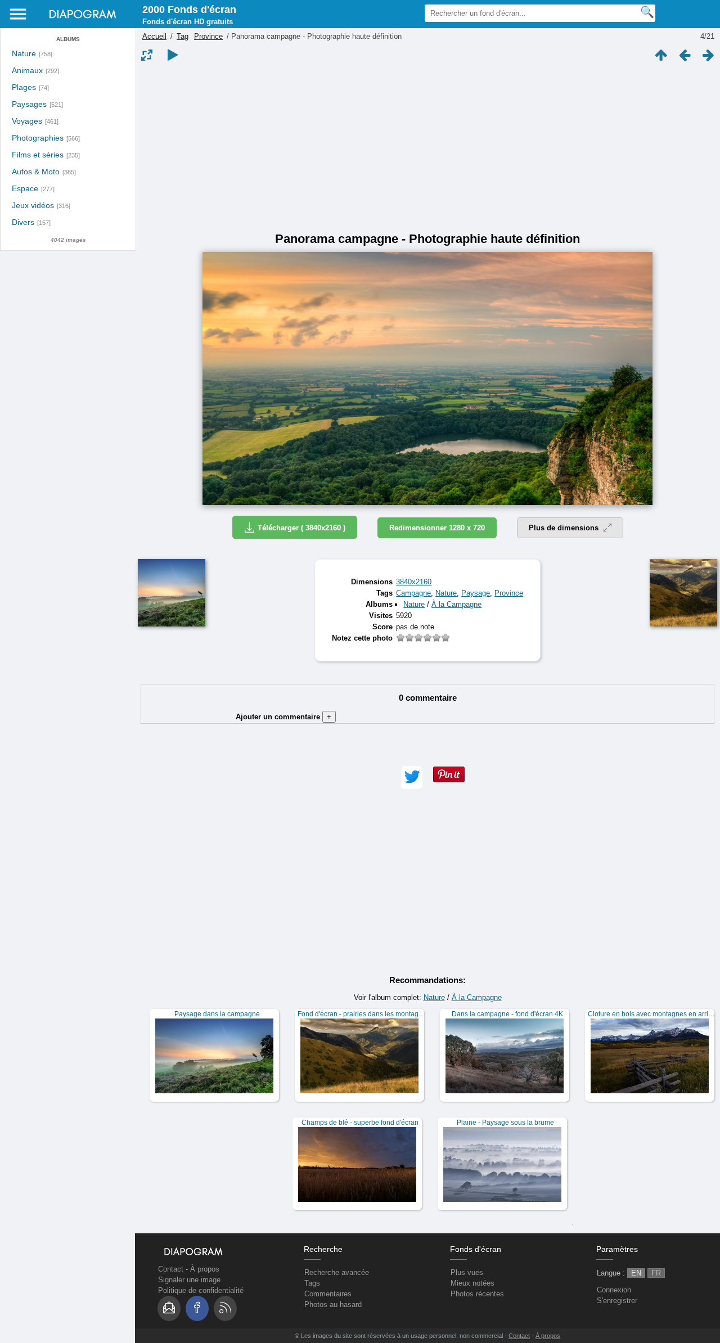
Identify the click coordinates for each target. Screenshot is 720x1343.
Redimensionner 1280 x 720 (437, 528)
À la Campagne (456, 604)
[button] (411, 777)
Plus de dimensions (565, 528)
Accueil (154, 36)
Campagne (413, 593)
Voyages (27, 121)
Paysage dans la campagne (217, 1014)
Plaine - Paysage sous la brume (505, 1122)
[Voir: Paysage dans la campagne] (214, 1055)
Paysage (475, 593)
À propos (204, 1269)
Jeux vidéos (33, 205)
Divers (23, 222)
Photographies (38, 138)
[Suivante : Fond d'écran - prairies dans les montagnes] (708, 55)
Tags (312, 1283)
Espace (25, 188)
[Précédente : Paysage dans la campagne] (684, 55)
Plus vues (467, 1272)
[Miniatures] (661, 55)
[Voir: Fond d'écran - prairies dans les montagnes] (359, 1055)
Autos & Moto (36, 172)
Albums (68, 39)
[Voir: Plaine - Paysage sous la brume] (502, 1164)
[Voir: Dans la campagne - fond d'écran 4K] (505, 1055)
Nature (24, 53)
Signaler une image (189, 1280)
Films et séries (38, 155)
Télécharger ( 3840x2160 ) (301, 528)
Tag (182, 36)
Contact (170, 1269)
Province (208, 36)
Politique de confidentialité (201, 1290)
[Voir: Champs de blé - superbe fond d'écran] (357, 1164)
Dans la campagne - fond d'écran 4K (507, 1014)
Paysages (29, 104)
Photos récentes (477, 1294)
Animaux (27, 70)
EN (636, 1273)
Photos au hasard (333, 1304)
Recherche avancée (336, 1272)
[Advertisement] (427, 147)
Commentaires (328, 1294)
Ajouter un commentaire (283, 717)
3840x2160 (413, 582)
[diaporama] (172, 55)
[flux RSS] (225, 1308)
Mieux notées (472, 1283)
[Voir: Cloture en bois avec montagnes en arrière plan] (650, 1055)
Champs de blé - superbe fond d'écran (360, 1122)
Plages (24, 87)
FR (656, 1273)
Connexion (614, 1290)
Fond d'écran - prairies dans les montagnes (364, 1014)
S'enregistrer (617, 1300)
